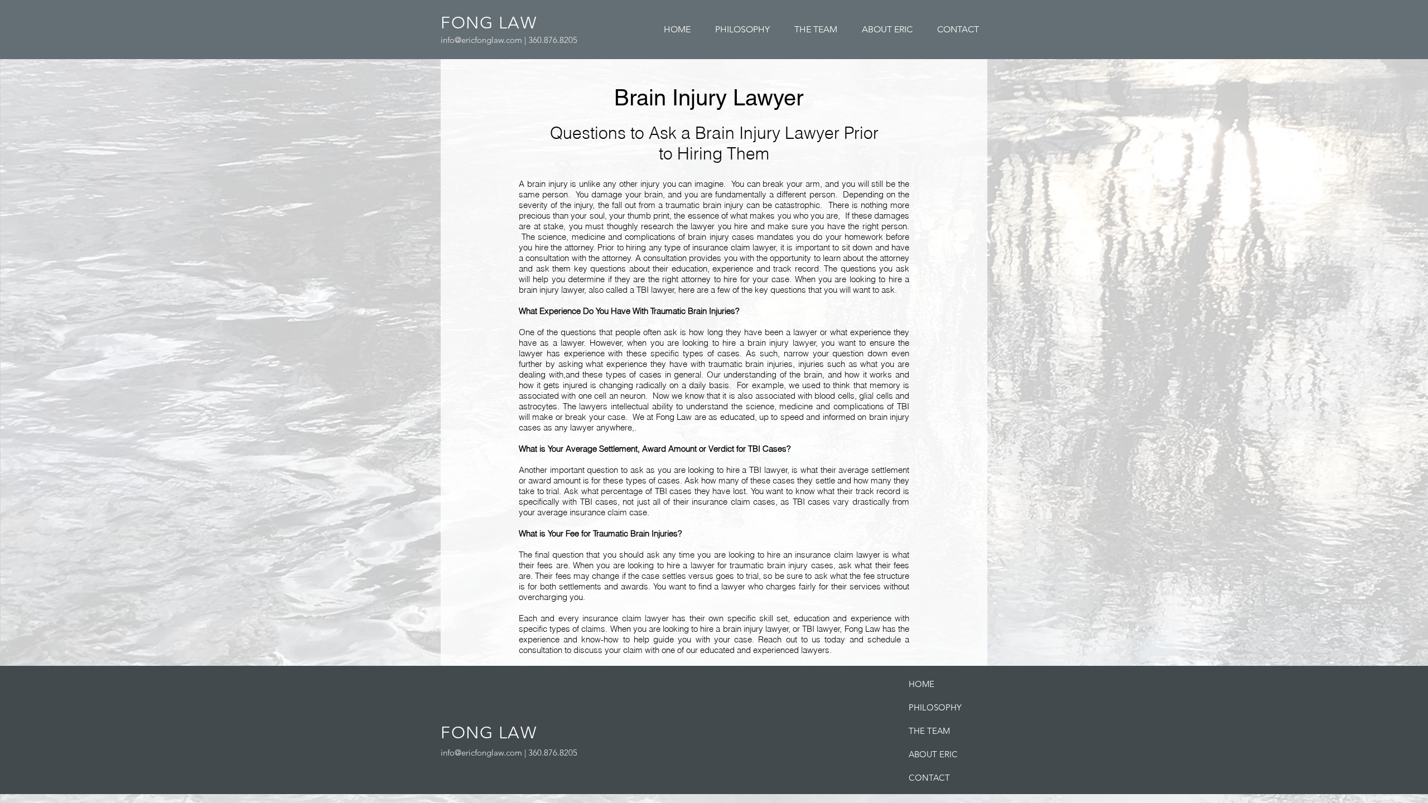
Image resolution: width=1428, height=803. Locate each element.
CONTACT (929, 777)
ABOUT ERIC (933, 754)
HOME (921, 684)
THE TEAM (929, 730)
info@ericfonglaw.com (481, 40)
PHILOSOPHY (935, 707)
